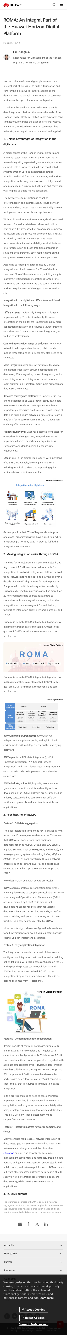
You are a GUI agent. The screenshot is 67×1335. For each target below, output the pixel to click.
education (8, 1153)
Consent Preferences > (33, 1324)
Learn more (47, 1297)
